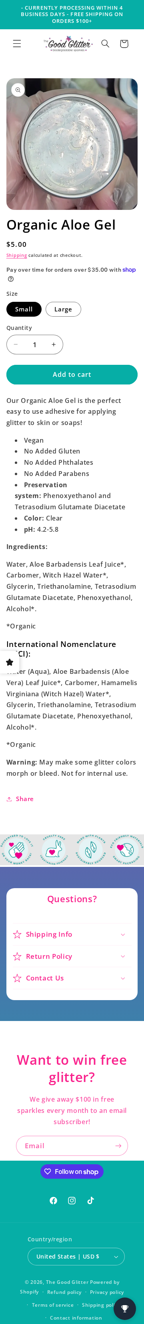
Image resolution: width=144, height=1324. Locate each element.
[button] (17, 44)
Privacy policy (107, 1292)
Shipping (16, 255)
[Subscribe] (118, 1145)
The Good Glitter (67, 1282)
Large (63, 309)
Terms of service (53, 1305)
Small (24, 309)
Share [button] (25, 799)
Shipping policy (101, 1305)
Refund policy (64, 1292)
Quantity (19, 328)
